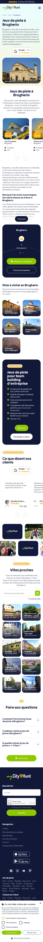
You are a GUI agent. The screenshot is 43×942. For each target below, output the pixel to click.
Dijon (32, 888)
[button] (21, 938)
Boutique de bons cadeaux (12, 832)
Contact (5, 842)
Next (25, 158)
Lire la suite (21, 219)
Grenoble (25, 888)
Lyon (34, 881)
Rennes (29, 886)
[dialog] (21, 921)
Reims (4, 888)
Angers (11, 891)
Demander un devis (21, 437)
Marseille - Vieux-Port (22, 881)
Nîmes (4, 891)
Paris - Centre (7, 881)
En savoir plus (34, 913)
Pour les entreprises (21, 270)
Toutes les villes (35, 599)
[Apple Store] (21, 854)
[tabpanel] (21, 242)
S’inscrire (21, 813)
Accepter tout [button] (11, 932)
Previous (17, 158)
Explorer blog (7, 835)
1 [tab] (20, 252)
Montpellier (6, 886)
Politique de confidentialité (21, 807)
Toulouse (6, 884)
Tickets (5, 829)
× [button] (40, 903)
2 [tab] (23, 252)
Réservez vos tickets (23, 261)
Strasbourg (28, 884)
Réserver (21, 428)
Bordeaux (16, 886)
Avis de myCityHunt (9, 839)
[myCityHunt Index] (13, 8)
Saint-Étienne (14, 888)
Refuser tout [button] (32, 932)
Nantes (19, 884)
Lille (23, 886)
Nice (13, 884)
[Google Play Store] (21, 861)
